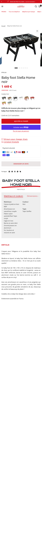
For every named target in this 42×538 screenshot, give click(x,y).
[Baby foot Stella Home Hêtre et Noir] (9, 98)
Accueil (3, 26)
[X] (12, 171)
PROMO (3, 12)
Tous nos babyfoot (14, 12)
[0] (39, 6)
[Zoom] (37, 30)
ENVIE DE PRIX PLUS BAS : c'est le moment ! (22, 2)
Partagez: (4, 171)
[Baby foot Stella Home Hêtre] (26, 98)
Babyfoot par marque (28, 12)
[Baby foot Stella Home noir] (15, 98)
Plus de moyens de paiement (21, 131)
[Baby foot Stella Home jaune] (4, 103)
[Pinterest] (15, 171)
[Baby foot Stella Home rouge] (32, 98)
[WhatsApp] (17, 171)
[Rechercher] (36, 6)
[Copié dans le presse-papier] (20, 171)
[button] (21, 90)
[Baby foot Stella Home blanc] (21, 98)
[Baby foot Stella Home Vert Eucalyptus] (9, 103)
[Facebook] (9, 171)
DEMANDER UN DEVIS (21, 164)
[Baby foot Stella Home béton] (4, 98)
